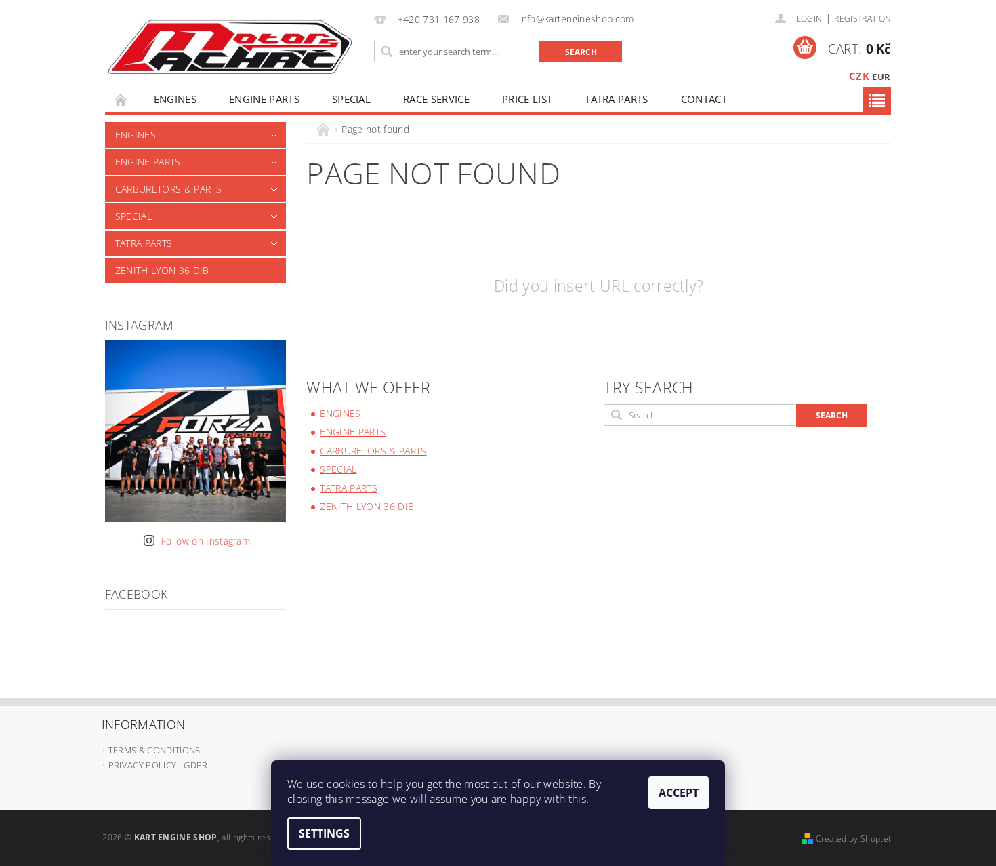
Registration (862, 18)
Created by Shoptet (853, 838)
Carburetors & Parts (168, 188)
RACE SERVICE (436, 99)
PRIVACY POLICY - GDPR (158, 765)
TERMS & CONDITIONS (154, 750)
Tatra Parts (616, 99)
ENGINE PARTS (264, 99)
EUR (881, 77)
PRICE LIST (527, 99)
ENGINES (175, 99)
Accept (679, 792)
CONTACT (704, 99)
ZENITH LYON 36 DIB (162, 270)
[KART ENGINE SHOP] (229, 46)
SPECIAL (351, 99)
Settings (324, 833)
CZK (859, 76)
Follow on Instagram (205, 540)
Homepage (121, 99)
